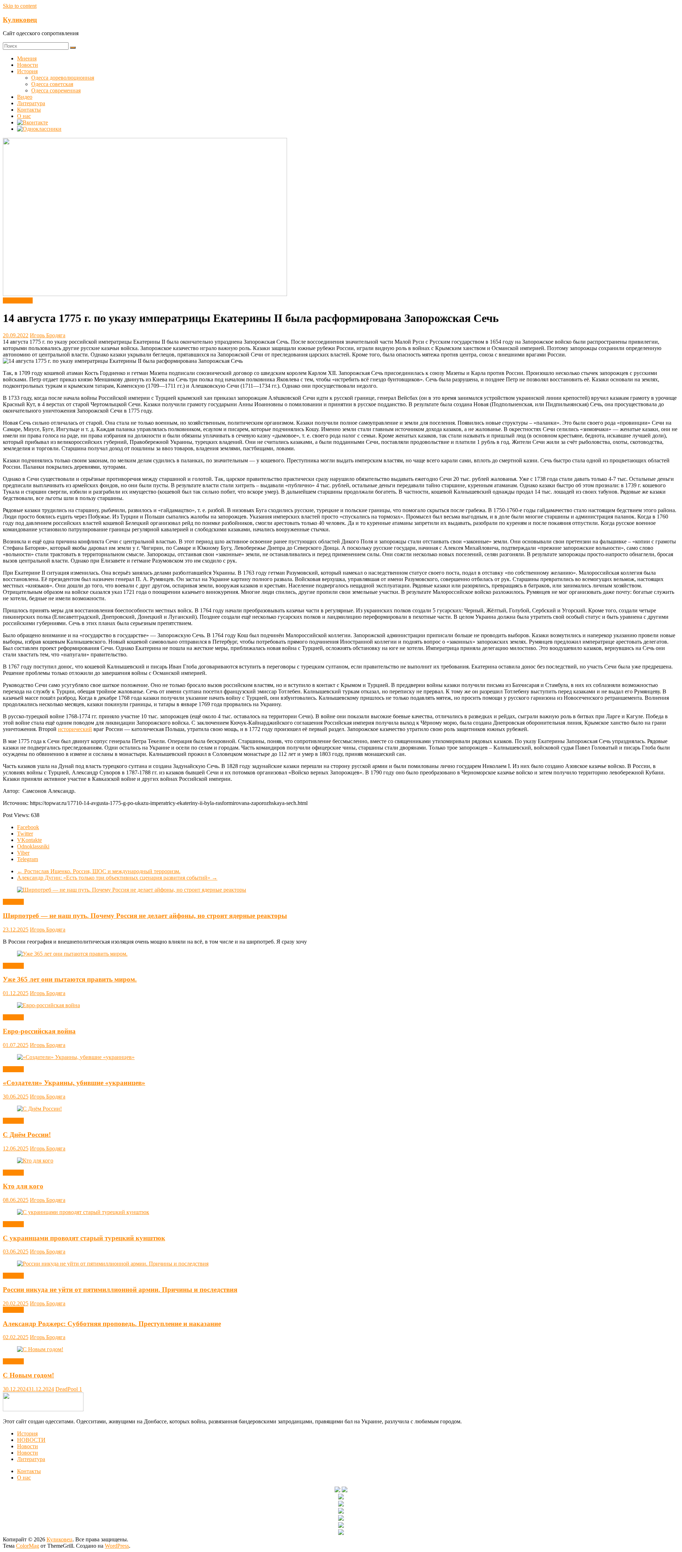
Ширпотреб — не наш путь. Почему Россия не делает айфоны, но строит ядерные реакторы (145, 915)
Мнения (27, 58)
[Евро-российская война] (48, 1005)
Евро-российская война (39, 1031)
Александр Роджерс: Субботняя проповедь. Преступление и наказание (112, 1323)
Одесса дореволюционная (62, 78)
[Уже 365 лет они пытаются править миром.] (72, 954)
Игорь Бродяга (47, 335)
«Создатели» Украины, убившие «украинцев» (74, 1082)
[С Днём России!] (39, 1109)
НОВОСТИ (31, 1440)
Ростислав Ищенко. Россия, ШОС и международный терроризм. (98, 871)
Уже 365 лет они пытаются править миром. (70, 979)
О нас (24, 116)
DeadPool (67, 1389)
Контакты (29, 110)
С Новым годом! (28, 1375)
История (27, 71)
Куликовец (20, 19)
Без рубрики (18, 300)
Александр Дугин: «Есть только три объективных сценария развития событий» (117, 878)
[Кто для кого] (35, 1161)
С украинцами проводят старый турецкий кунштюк (84, 1238)
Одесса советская (52, 84)
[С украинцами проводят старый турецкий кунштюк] (83, 1212)
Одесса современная (56, 90)
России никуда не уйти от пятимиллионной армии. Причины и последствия (120, 1289)
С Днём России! (27, 1134)
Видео (24, 97)
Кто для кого (23, 1186)
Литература (31, 103)
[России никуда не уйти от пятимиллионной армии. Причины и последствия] (113, 1264)
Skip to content (20, 6)
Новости (27, 65)
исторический (75, 729)
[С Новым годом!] (40, 1349)
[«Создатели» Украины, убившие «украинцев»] (76, 1057)
